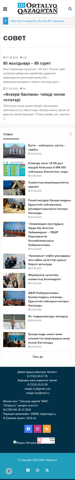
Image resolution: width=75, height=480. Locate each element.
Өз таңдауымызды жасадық (48, 316)
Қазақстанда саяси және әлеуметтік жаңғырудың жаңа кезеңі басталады (49, 338)
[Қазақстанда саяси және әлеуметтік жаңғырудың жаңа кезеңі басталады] (14, 339)
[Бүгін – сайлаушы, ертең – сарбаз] (14, 150)
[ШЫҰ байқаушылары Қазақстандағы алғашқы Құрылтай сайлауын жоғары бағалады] (14, 298)
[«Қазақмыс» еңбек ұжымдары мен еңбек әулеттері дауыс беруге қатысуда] (14, 261)
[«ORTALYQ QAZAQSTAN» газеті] (38, 8)
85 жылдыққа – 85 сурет (27, 63)
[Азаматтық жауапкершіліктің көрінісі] (14, 187)
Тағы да (38, 356)
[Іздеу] (70, 10)
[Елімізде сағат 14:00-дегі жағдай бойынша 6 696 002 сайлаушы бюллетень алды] (14, 168)
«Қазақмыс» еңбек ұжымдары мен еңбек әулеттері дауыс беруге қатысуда (49, 260)
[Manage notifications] (9, 471)
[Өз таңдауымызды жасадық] (14, 321)
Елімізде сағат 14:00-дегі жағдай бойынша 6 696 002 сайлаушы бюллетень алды (48, 167)
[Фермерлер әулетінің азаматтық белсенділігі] (14, 280)
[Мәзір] (5, 10)
